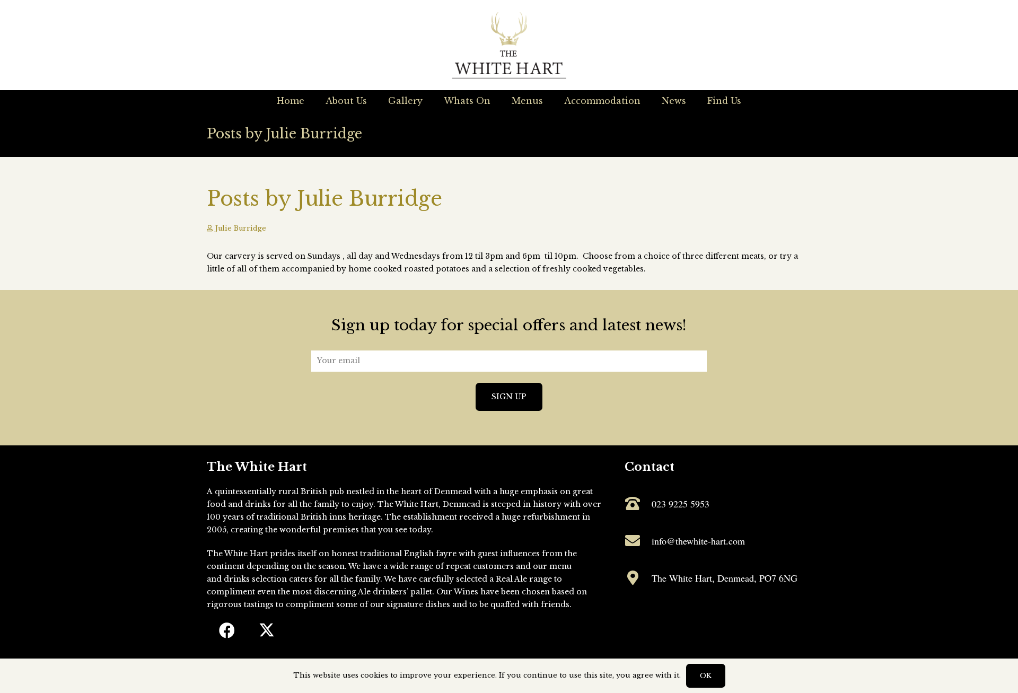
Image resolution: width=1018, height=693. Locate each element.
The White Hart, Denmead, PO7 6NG (724, 578)
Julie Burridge (240, 228)
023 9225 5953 (680, 503)
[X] (266, 631)
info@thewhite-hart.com (698, 540)
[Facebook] (227, 631)
